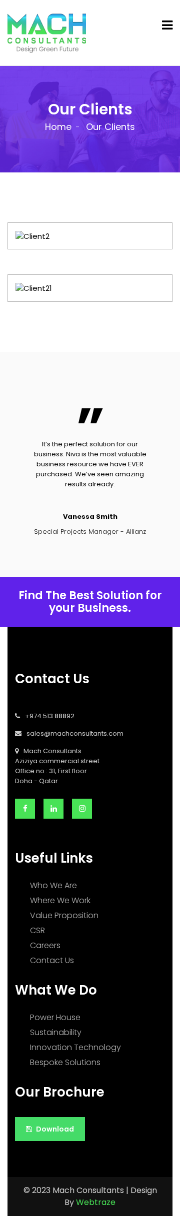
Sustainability (56, 1032)
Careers (45, 945)
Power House (55, 1017)
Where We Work (60, 900)
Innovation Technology (75, 1047)
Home (58, 126)
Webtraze (96, 1202)
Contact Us (52, 960)
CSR (37, 930)
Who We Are (53, 885)
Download (54, 1129)
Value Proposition (64, 915)
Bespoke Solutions (65, 1062)
